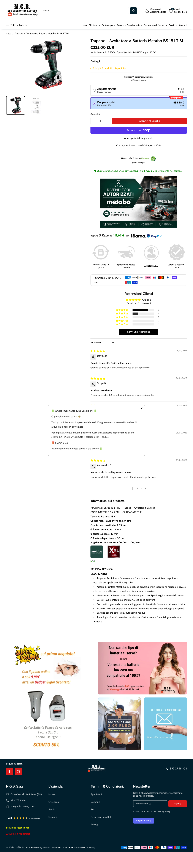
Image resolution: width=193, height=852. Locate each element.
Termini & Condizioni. (107, 786)
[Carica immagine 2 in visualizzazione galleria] (35, 105)
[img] (97, 351)
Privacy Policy (164, 811)
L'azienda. (55, 786)
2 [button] (137, 488)
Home (51, 794)
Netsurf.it (47, 847)
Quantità (95, 114)
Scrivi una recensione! (17, 827)
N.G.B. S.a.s (14, 786)
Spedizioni (96, 794)
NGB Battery (23, 847)
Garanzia (95, 801)
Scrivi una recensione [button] (138, 331)
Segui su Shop (143, 820)
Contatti (52, 817)
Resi (93, 809)
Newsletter (142, 786)
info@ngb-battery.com (22, 806)
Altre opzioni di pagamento (138, 138)
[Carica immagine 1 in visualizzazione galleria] (15, 105)
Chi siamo (53, 801)
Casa (8, 33)
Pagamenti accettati (101, 817)
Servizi (51, 809)
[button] (178, 10)
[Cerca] (133, 10)
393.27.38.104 (178, 768)
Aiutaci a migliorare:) (19, 833)
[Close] (141, 407)
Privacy (94, 824)
